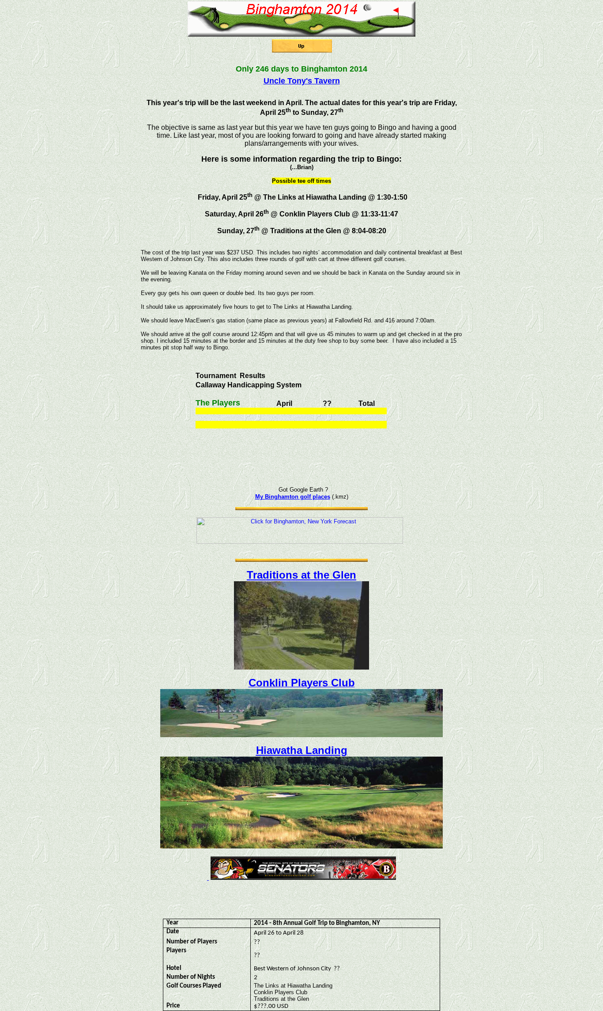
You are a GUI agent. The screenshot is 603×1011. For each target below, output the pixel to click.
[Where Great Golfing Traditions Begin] (301, 667)
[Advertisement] (301, 58)
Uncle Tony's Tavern (302, 80)
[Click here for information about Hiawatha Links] (301, 846)
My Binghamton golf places (292, 496)
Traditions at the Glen (301, 575)
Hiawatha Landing (301, 750)
